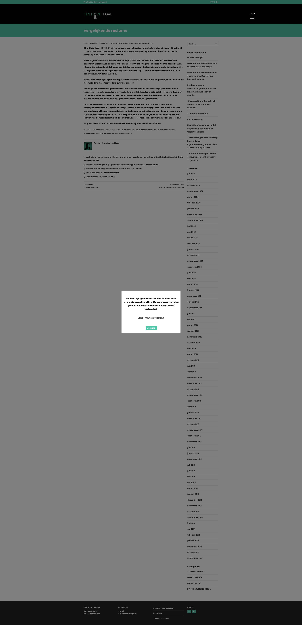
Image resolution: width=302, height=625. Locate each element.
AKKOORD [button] (151, 328)
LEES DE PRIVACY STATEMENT (151, 318)
